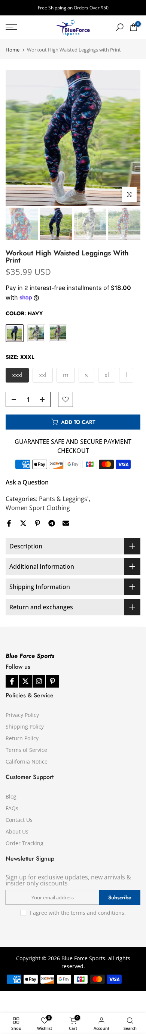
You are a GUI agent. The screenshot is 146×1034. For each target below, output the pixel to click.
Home (12, 49)
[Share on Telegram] (51, 523)
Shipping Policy (25, 726)
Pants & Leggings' (64, 499)
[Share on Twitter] (23, 523)
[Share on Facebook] (9, 523)
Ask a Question (27, 482)
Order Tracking (24, 843)
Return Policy (22, 738)
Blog (11, 796)
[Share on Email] (66, 523)
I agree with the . (78, 912)
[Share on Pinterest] (37, 523)
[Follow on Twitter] (25, 681)
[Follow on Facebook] (12, 681)
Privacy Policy (22, 714)
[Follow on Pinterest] (52, 681)
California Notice (27, 761)
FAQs (12, 808)
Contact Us (19, 819)
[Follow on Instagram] (39, 681)
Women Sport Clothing (38, 508)
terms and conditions (97, 912)
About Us (17, 831)
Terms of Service (26, 749)
